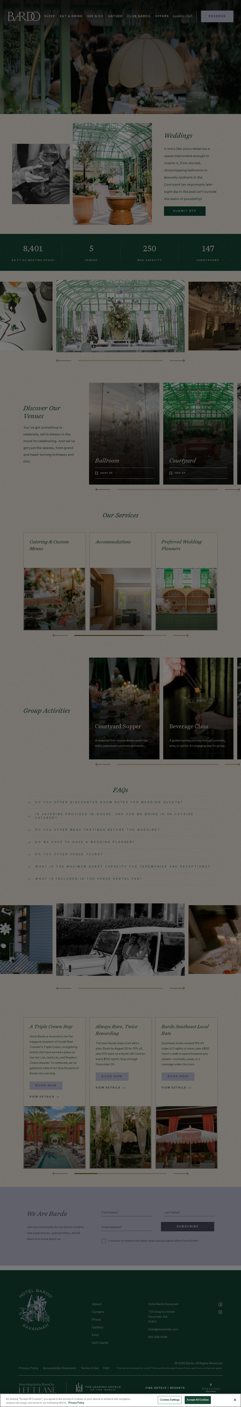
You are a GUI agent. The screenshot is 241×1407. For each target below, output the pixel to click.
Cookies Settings (170, 1400)
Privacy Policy (76, 1403)
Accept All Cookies (198, 1400)
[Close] (235, 1400)
